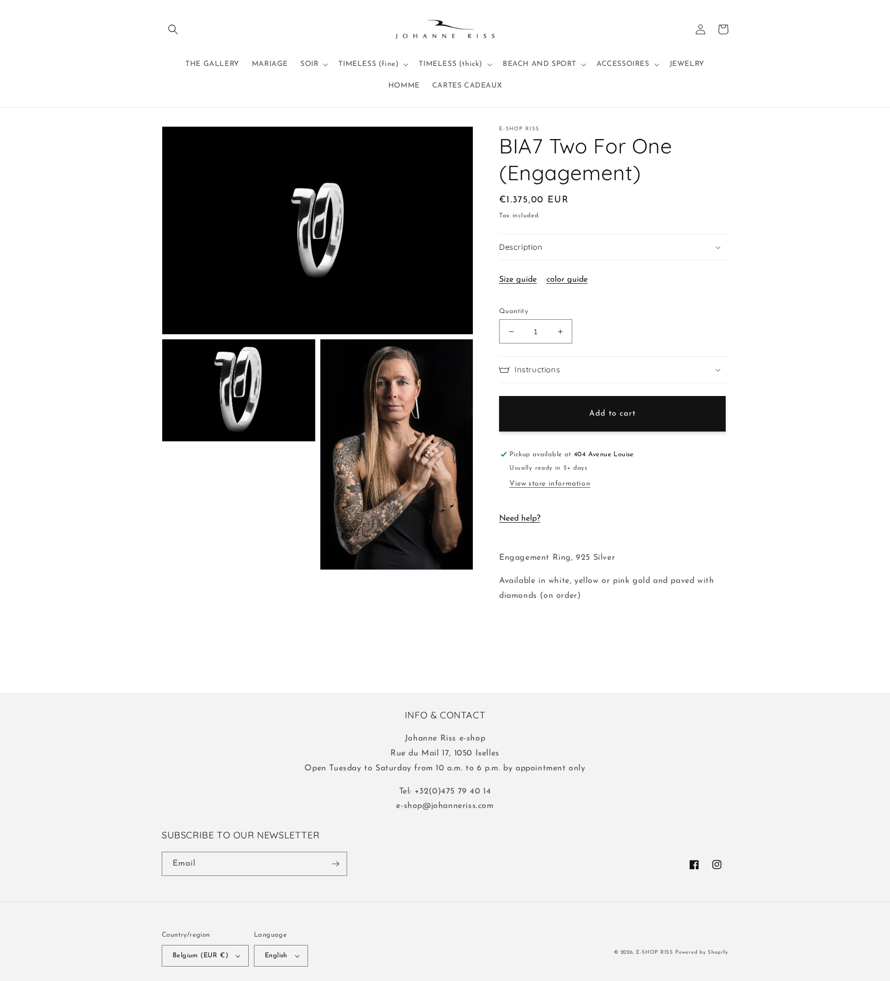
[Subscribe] (335, 864)
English (276, 955)
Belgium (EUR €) (200, 955)
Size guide (518, 280)
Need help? (519, 518)
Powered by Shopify (701, 952)
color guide (567, 280)
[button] (173, 29)
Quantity (513, 311)
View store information (549, 484)
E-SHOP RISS (654, 952)
